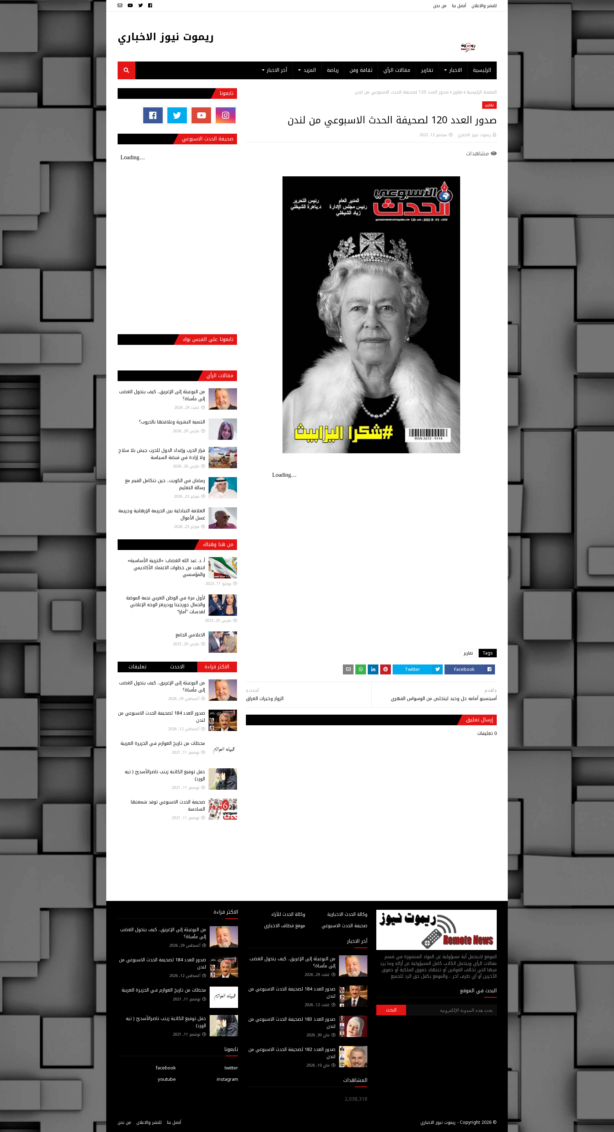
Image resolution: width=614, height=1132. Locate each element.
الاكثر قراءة (217, 667)
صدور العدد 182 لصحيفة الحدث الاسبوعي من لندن (291, 1053)
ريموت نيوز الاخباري (166, 36)
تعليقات (137, 667)
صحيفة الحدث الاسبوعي (344, 925)
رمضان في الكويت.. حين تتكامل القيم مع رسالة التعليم (165, 484)
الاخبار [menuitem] (455, 70)
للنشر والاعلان (484, 6)
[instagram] (225, 115)
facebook (166, 1067)
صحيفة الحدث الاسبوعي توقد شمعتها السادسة (168, 805)
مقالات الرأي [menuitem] (396, 70)
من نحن (440, 6)
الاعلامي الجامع (190, 634)
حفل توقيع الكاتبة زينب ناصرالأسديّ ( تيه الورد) (165, 775)
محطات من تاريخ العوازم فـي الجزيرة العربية (162, 743)
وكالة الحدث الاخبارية (347, 914)
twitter (231, 1067)
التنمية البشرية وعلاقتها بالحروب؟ (172, 421)
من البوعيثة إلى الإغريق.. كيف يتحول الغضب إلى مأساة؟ (162, 395)
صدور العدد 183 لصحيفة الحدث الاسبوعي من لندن (291, 1023)
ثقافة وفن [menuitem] (361, 70)
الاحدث (177, 667)
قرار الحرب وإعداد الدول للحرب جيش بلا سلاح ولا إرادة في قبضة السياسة (161, 454)
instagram (227, 1079)
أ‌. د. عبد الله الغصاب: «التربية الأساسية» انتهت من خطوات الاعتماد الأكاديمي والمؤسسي (166, 567)
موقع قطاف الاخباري (284, 925)
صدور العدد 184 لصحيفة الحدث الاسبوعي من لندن (161, 717)
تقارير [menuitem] (427, 70)
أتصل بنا (459, 6)
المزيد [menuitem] (309, 70)
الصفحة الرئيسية (482, 92)
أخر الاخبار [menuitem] (277, 70)
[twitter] (140, 5)
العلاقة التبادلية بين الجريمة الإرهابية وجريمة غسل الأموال (161, 514)
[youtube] (130, 5)
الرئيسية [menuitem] (482, 70)
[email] (121, 5)
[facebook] (150, 5)
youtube (167, 1079)
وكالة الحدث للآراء (288, 914)
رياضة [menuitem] (333, 70)
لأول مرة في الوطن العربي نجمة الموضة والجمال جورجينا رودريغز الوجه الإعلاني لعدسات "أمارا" (165, 604)
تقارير (457, 92)
